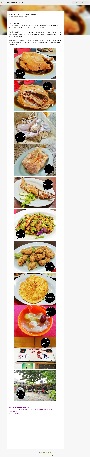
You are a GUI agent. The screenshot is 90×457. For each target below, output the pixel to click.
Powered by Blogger (46, 452)
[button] (9, 19)
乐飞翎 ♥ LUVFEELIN (13, 2)
